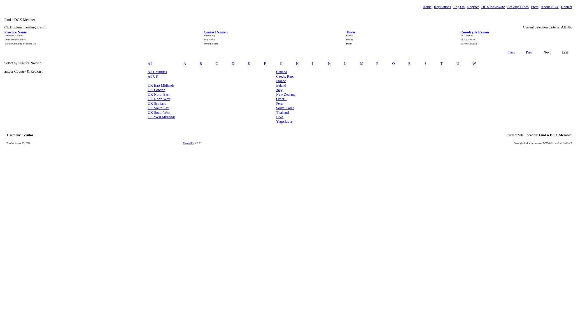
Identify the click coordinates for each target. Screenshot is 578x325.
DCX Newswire (493, 7)
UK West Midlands (161, 117)
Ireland (281, 85)
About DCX (550, 7)
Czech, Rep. (285, 76)
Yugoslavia (284, 121)
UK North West (159, 99)
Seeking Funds (518, 7)
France (281, 81)
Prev (529, 52)
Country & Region (474, 32)
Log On (459, 7)
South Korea (285, 108)
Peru (279, 103)
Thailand (282, 112)
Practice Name (15, 32)
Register (473, 7)
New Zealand (286, 94)
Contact (566, 7)
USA (280, 117)
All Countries (157, 72)
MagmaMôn (188, 143)
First (511, 52)
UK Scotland (157, 103)
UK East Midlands (161, 85)
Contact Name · (216, 32)
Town (350, 32)
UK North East (158, 94)
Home (427, 7)
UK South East (158, 108)
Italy (279, 90)
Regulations (442, 7)
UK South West (159, 112)
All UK (153, 76)
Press (534, 7)
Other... (281, 99)
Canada (281, 72)
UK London (156, 90)
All (150, 63)
